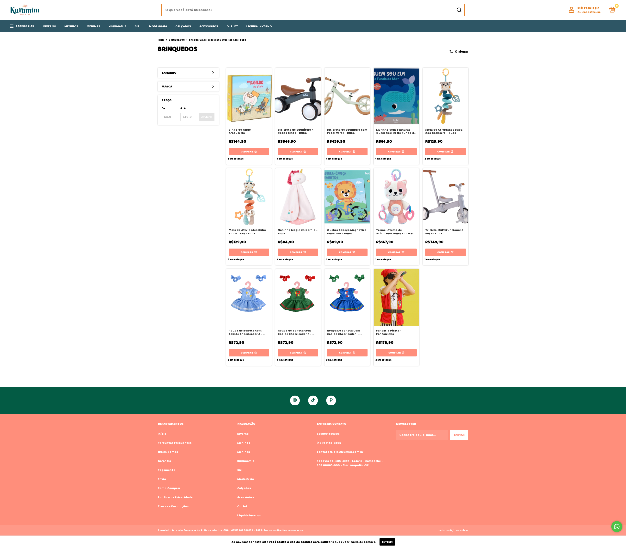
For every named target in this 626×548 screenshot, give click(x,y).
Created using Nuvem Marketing (343, 96)
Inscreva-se (343, 77)
